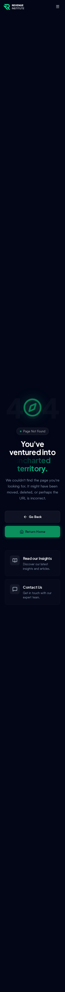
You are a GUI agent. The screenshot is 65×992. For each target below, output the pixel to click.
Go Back (35, 517)
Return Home (35, 532)
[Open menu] (58, 7)
